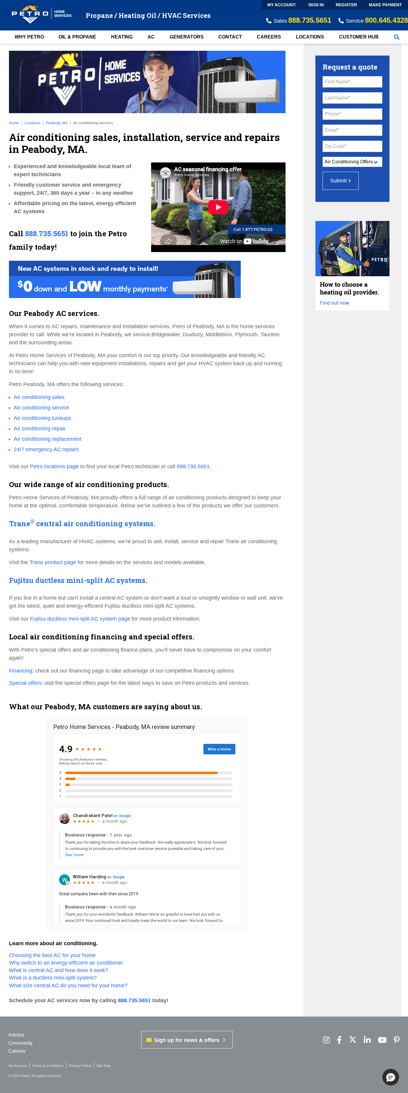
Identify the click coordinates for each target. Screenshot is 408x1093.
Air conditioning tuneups (42, 418)
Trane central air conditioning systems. (82, 523)
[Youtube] (382, 1040)
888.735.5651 (46, 233)
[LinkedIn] (367, 1040)
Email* (332, 130)
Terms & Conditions (48, 1066)
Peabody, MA (57, 123)
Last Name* (337, 97)
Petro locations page (54, 466)
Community (20, 1043)
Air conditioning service (41, 408)
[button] (390, 1077)
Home (14, 123)
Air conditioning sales (39, 397)
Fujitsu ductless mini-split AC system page (80, 619)
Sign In (316, 4)
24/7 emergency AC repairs (46, 449)
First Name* (337, 81)
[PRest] (326, 1040)
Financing (20, 671)
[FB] (339, 1040)
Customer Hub (359, 36)
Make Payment (385, 4)
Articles (16, 1034)
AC (151, 36)
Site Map (103, 1066)
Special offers (25, 683)
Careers (269, 36)
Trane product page (53, 562)
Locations (310, 36)
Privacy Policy (80, 1066)
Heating (122, 36)
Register (346, 4)
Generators (187, 36)
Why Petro (29, 36)
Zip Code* (335, 146)
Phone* (333, 113)
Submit (338, 181)
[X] (353, 1040)
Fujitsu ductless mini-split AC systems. (78, 580)
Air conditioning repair (40, 429)
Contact (230, 36)
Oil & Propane (77, 36)
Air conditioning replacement (48, 439)
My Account (17, 1066)
